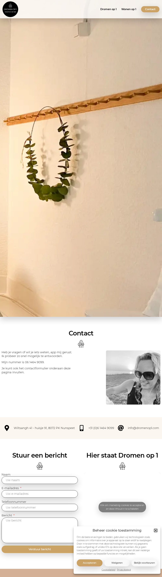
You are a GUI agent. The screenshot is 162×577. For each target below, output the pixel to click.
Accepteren (89, 562)
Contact (150, 9)
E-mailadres (11, 488)
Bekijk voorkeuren (144, 562)
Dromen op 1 (108, 9)
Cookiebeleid (108, 569)
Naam (6, 474)
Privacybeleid (124, 569)
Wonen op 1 (128, 9)
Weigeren (117, 562)
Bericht (7, 515)
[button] (155, 530)
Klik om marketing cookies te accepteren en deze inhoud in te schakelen (122, 507)
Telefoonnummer (14, 501)
